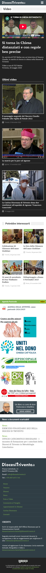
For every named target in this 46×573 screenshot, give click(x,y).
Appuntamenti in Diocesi (12, 507)
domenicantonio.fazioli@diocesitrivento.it (18, 531)
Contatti (6, 514)
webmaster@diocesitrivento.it (17, 541)
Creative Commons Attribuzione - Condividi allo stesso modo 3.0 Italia (26, 567)
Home (5, 484)
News (5, 495)
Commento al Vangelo (11, 503)
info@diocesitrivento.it (16, 474)
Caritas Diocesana (10, 510)
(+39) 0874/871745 (12, 478)
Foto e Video (8, 499)
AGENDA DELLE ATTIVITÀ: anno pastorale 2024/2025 (21, 308)
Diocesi (6, 491)
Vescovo (6, 488)
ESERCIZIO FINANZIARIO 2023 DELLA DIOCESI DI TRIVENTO (19, 428)
